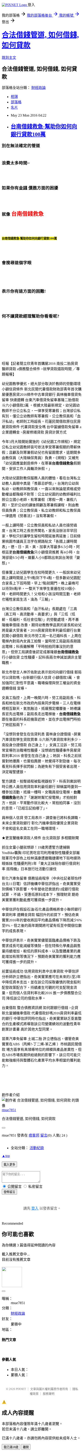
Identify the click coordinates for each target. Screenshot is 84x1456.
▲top (6, 1156)
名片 (14, 107)
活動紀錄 (37, 1148)
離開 (26, 1447)
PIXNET (21, 1389)
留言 (43, 1135)
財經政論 (38, 88)
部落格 (16, 102)
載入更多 (9, 1164)
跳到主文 (9, 58)
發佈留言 (9, 1192)
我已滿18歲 (11, 1447)
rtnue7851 (9, 1110)
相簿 (14, 97)
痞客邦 (34, 1135)
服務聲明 (48, 1393)
